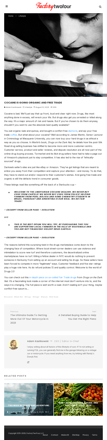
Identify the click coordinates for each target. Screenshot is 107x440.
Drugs (28, 297)
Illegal (36, 297)
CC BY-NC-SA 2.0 (99, 95)
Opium (45, 297)
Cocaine (9, 297)
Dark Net (19, 297)
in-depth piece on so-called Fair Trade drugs (52, 277)
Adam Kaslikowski (13, 107)
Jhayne (88, 95)
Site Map (75, 435)
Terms (94, 435)
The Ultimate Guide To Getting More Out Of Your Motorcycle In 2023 (29, 317)
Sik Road (54, 297)
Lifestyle (28, 107)
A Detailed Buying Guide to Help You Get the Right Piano (77, 316)
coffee (13, 134)
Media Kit (65, 435)
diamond (72, 130)
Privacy (86, 435)
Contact (54, 435)
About (45, 435)
